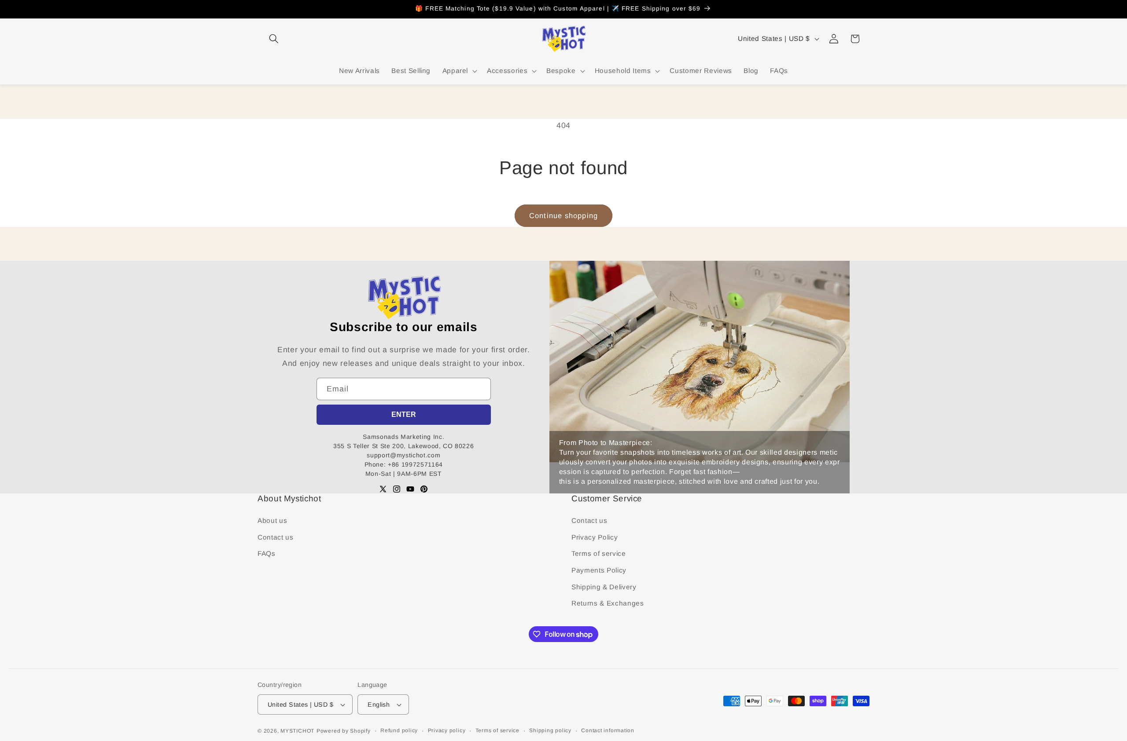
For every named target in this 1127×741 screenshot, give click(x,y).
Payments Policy (598, 570)
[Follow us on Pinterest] (424, 489)
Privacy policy (447, 730)
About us (272, 520)
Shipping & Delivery (604, 587)
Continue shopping (563, 215)
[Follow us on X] (383, 489)
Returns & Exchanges (607, 603)
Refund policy (399, 730)
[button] (273, 38)
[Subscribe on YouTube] (410, 489)
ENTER (403, 414)
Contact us (276, 537)
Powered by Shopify (344, 731)
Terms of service (598, 553)
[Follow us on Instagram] (396, 489)
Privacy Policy (594, 537)
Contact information (607, 730)
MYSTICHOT (297, 731)
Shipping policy (550, 730)
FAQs (267, 553)
